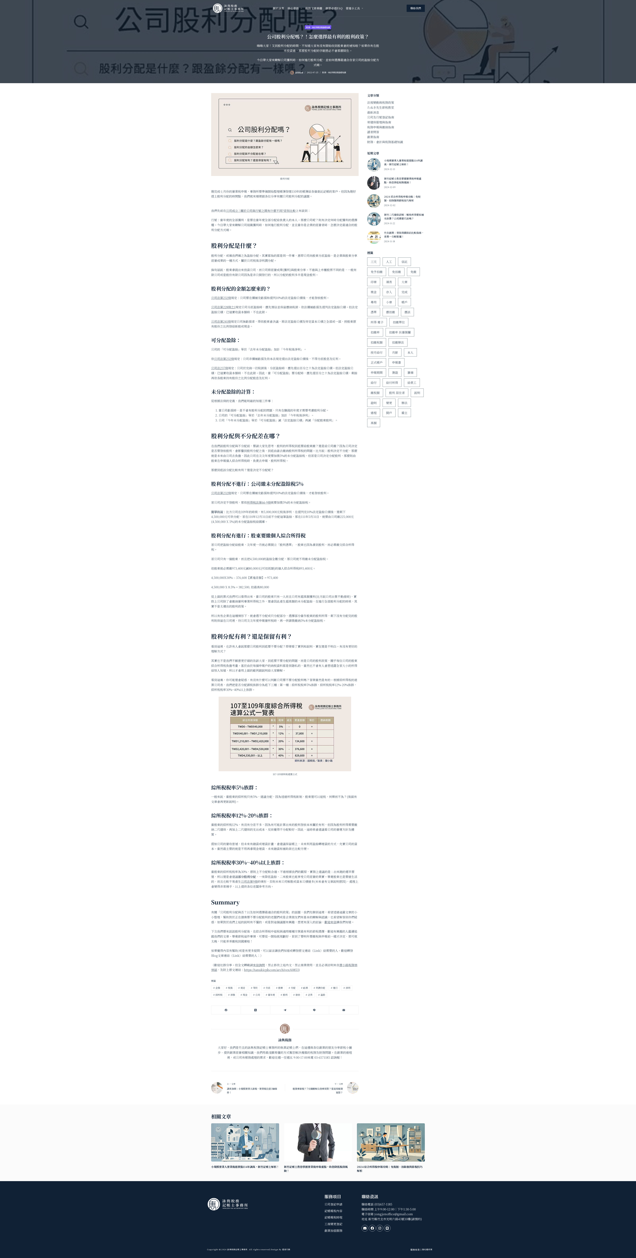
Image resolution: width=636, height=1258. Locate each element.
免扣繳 (396, 272)
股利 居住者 (397, 393)
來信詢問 (259, 965)
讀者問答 (373, 132)
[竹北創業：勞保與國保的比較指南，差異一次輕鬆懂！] (374, 237)
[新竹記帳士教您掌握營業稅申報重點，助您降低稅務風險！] (374, 183)
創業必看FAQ (334, 8)
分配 (292, 987)
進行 (334, 987)
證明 (374, 403)
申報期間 (377, 372)
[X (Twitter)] (255, 1010)
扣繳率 (375, 332)
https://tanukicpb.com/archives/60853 (271, 970)
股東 (279, 987)
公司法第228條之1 (223, 307)
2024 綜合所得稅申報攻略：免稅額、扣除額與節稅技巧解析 (402, 198)
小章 (389, 302)
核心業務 (293, 8)
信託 (404, 261)
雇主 (404, 413)
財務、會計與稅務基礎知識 (318, 27)
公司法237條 (219, 368)
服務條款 (415, 1249)
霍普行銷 (286, 1249)
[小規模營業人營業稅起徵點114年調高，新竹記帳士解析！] (374, 165)
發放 (296, 994)
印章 (374, 282)
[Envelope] (365, 1228)
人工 (389, 261)
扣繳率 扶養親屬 (400, 332)
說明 (417, 393)
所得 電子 (377, 322)
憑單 (374, 312)
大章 (404, 282)
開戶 (389, 413)
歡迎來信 (330, 922)
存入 (389, 292)
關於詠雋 (278, 8)
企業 (309, 994)
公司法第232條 (221, 298)
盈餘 (321, 994)
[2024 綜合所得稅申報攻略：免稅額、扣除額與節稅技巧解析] (374, 201)
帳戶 (404, 302)
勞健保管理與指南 (379, 122)
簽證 (395, 372)
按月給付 (377, 352)
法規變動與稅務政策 (380, 102)
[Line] (314, 1010)
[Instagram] (379, 1228)
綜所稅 (217, 994)
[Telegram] (285, 1010)
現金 (243, 994)
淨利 (346, 987)
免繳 (413, 272)
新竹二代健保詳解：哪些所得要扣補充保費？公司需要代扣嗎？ (404, 216)
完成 (404, 292)
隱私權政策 (427, 1249)
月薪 (395, 352)
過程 (374, 413)
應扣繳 (390, 312)
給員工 (411, 382)
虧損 (304, 987)
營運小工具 (353, 8)
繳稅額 (375, 393)
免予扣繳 (377, 272)
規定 (241, 987)
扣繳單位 (399, 322)
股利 (284, 994)
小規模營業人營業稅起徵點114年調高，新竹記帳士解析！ (403, 162)
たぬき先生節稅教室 (380, 107)
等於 (254, 987)
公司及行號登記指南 (380, 117)
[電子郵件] (344, 1010)
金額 (216, 987)
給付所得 (392, 382)
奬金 (374, 292)
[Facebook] (226, 1010)
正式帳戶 (377, 362)
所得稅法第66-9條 (259, 502)
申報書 (396, 362)
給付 (374, 382)
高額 (374, 423)
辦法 (404, 403)
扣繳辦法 (398, 342)
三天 (374, 261)
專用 (374, 302)
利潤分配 (319, 987)
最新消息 (373, 112)
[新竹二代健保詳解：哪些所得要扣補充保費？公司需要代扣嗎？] (374, 219)
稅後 (229, 987)
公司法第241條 (221, 321)
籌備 (410, 372)
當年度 (270, 994)
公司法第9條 (249, 881)
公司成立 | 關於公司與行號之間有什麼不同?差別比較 (261, 210)
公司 (256, 994)
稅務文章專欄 (313, 8)
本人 (410, 352)
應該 (407, 312)
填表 (389, 282)
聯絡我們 (415, 8)
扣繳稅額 (377, 342)
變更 (389, 403)
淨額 (231, 994)
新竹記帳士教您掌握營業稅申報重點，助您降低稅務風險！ (402, 180)
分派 (266, 987)
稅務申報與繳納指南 (380, 127)
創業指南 (373, 137)
